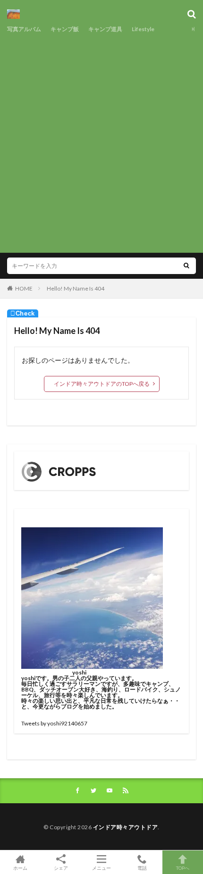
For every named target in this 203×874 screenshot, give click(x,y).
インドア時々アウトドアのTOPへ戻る (102, 383)
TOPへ (182, 867)
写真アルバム (24, 29)
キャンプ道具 (105, 29)
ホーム (20, 867)
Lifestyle (143, 29)
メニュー (101, 867)
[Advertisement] (101, 141)
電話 (142, 867)
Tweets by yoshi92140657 (54, 723)
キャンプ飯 (65, 29)
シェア (61, 868)
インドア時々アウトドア (125, 827)
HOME (24, 288)
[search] (186, 266)
